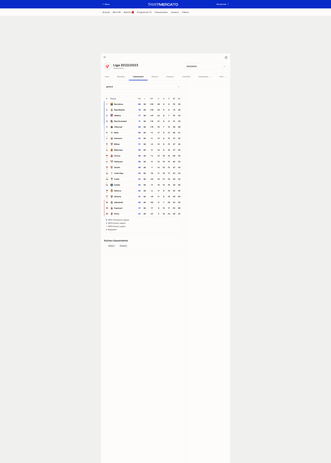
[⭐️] (226, 57)
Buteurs (155, 76)
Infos (107, 76)
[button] (106, 4)
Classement (138, 76)
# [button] (106, 99)
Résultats (121, 76)
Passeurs (170, 76)
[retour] (105, 57)
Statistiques (203, 76)
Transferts (186, 76)
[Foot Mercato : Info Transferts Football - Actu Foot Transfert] (163, 4)
